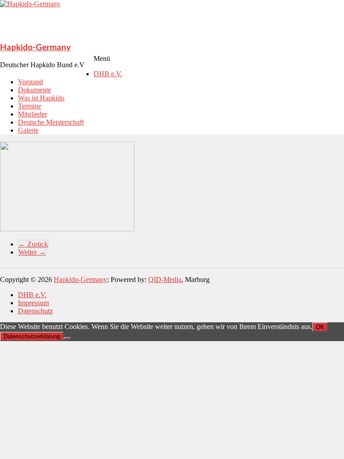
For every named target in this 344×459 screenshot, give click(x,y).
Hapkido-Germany (35, 47)
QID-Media (164, 279)
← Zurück (33, 244)
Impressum (33, 303)
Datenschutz (35, 311)
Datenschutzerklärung (32, 336)
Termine (29, 106)
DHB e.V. (108, 74)
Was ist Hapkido (41, 98)
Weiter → (32, 252)
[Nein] (67, 338)
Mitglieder (32, 114)
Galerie (28, 130)
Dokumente (34, 90)
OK (320, 327)
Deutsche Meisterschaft (51, 122)
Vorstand (30, 82)
